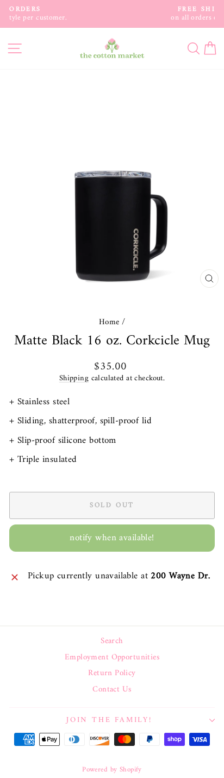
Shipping (74, 378)
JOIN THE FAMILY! (109, 720)
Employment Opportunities (112, 658)
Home (109, 322)
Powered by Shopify (112, 769)
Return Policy (112, 673)
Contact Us (111, 690)
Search (112, 641)
